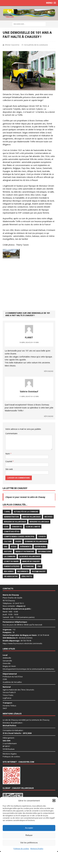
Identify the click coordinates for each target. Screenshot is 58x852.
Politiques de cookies (11, 756)
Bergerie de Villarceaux (15, 522)
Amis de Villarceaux (32, 517)
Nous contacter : (14, 606)
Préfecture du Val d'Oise (13, 676)
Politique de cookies (21, 848)
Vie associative (11, 576)
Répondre (48, 371)
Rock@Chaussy (39, 571)
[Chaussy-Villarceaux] (29, 13)
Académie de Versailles (12, 682)
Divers (18, 541)
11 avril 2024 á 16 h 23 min (29, 396)
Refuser (29, 835)
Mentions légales (36, 848)
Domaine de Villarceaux (36, 541)
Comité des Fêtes (11, 531)
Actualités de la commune (36, 45)
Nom (7, 453)
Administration (11, 517)
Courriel (9, 461)
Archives (48, 517)
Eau (5, 546)
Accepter (29, 828)
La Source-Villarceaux (29, 556)
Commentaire (11, 433)
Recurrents (22, 571)
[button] (54, 800)
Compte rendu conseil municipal (19, 536)
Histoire (8, 551)
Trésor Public (8, 695)
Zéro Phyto (26, 576)
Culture (8, 541)
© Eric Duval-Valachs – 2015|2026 (17, 733)
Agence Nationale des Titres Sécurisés (18, 689)
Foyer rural (40, 546)
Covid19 (41, 536)
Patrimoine (28, 566)
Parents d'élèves (11, 566)
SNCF (5, 708)
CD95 (5, 679)
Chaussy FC (17, 526)
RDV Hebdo (9, 571)
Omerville (7, 663)
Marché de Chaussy (31, 561)
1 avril (7, 512)
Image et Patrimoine (25, 551)
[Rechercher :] (29, 24)
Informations (44, 551)
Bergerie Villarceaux (39, 522)
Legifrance (7, 698)
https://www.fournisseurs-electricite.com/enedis (22, 643)
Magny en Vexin (9, 666)
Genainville (7, 660)
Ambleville (7, 658)
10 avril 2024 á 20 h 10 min (29, 342)
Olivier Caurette (12, 45)
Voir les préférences (29, 842)
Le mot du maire (11, 561)
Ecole (13, 546)
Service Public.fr (9, 692)
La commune (9, 556)
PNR (39, 566)
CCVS (6, 526)
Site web (9, 469)
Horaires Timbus (9, 705)
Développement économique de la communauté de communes (28, 669)
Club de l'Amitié (33, 526)
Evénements (25, 546)
